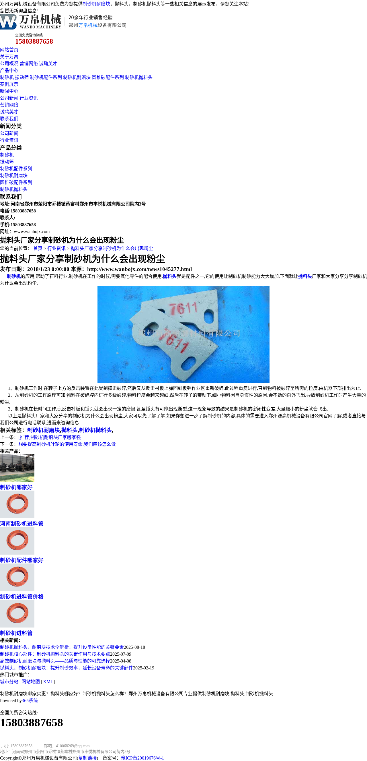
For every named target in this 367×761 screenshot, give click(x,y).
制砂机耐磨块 (96, 3)
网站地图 (31, 681)
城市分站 (9, 681)
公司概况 (9, 63)
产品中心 (9, 70)
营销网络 (28, 63)
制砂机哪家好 (16, 487)
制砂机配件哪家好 (22, 560)
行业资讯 (28, 98)
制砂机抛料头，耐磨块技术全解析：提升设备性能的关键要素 (62, 647)
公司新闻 (9, 98)
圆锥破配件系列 (108, 77)
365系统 (30, 700)
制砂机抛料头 (139, 77)
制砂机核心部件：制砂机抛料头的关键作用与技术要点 (55, 654)
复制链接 (87, 758)
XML (48, 681)
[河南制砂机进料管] (17, 516)
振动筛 (22, 77)
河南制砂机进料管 (22, 524)
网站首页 (9, 49)
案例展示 (9, 84)
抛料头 (69, 430)
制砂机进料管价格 (22, 597)
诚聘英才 (48, 63)
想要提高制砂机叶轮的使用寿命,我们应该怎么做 (67, 444)
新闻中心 (9, 91)
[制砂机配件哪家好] (17, 553)
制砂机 (7, 77)
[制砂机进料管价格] (17, 589)
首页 (37, 248)
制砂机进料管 (16, 633)
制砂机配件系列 (46, 77)
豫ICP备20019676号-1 (142, 758)
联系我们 (9, 118)
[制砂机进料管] (17, 625)
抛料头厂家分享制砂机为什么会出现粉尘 (112, 248)
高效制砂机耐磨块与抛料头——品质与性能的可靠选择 (55, 661)
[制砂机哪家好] (17, 480)
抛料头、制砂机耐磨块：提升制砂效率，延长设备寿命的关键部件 (66, 667)
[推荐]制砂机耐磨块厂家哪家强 (49, 437)
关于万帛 (9, 56)
